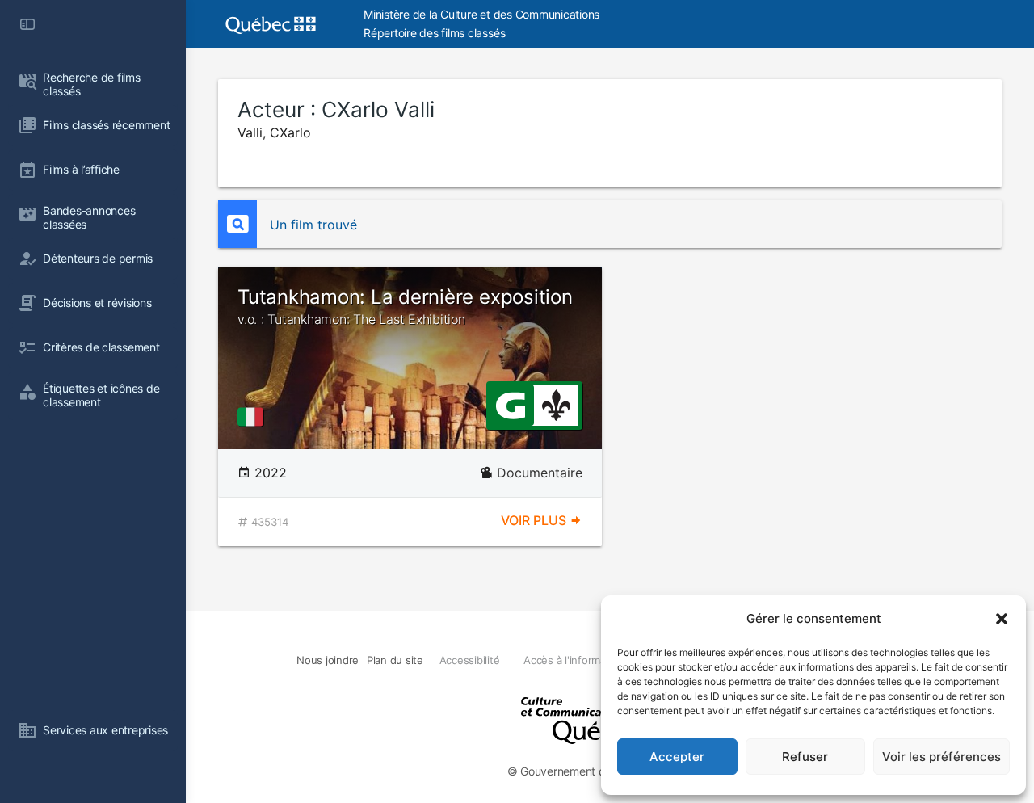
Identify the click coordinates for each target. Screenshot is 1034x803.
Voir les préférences (941, 756)
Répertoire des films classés (434, 33)
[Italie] (253, 417)
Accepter (676, 756)
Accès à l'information (573, 660)
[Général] (510, 404)
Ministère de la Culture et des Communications (481, 14)
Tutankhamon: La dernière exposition (405, 306)
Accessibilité (469, 660)
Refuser (805, 756)
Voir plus (535, 520)
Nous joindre (327, 660)
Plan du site (395, 660)
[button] (1002, 619)
